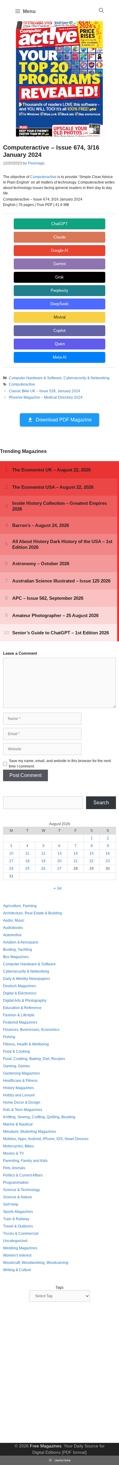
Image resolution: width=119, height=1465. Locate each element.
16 (108, 853)
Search (101, 802)
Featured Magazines (20, 1022)
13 (59, 853)
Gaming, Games (16, 1066)
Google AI (59, 250)
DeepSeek (59, 304)
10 (11, 853)
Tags (59, 1287)
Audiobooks (13, 928)
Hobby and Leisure (19, 1095)
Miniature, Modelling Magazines (29, 1131)
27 (59, 868)
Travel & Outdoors (18, 1226)
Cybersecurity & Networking (86, 378)
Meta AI (60, 357)
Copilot (59, 330)
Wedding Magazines (20, 1248)
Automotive (12, 935)
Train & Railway (16, 1219)
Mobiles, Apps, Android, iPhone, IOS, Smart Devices (45, 1139)
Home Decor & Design (21, 1102)
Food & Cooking (16, 1051)
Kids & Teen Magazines (22, 1110)
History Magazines (18, 1088)
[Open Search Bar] (101, 10)
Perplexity (59, 290)
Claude (59, 237)
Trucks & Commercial (20, 1233)
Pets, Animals (14, 1168)
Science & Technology (21, 1190)
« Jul (58, 888)
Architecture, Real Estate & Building (32, 913)
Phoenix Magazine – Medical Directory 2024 (45, 397)
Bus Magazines (16, 957)
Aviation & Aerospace (20, 942)
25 (27, 868)
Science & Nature (17, 1197)
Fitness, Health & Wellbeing (26, 1044)
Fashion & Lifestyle (18, 1015)
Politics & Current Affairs (23, 1175)
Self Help (10, 1204)
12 (43, 853)
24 (11, 868)
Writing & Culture (17, 1270)
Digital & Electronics (19, 993)
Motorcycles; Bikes (18, 1146)
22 (91, 861)
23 (108, 861)
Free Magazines (45, 1445)
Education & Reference (22, 1008)
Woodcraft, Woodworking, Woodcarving (35, 1263)
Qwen (60, 344)
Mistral (60, 317)
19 (43, 861)
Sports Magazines (18, 1212)
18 (27, 861)
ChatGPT (59, 223)
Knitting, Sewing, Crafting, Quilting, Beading (39, 1117)
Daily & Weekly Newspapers (26, 979)
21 (76, 861)
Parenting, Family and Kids (25, 1161)
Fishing (9, 1037)
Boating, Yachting (17, 949)
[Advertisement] (59, 1373)
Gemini (59, 264)
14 (76, 853)
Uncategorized (15, 1241)
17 (11, 861)
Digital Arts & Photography (24, 1000)
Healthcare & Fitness (20, 1080)
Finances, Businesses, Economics (31, 1030)
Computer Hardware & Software (35, 378)
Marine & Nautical (18, 1124)
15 (91, 853)
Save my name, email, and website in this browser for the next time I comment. (60, 763)
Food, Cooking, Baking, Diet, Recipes (34, 1059)
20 (59, 861)
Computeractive (43, 177)
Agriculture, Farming (20, 906)
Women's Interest (17, 1255)
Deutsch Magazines (19, 986)
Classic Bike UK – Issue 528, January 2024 (44, 391)
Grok (59, 277)
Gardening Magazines (21, 1073)
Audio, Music (13, 920)
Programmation (16, 1182)
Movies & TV (13, 1153)
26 (43, 868)
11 (27, 853)
